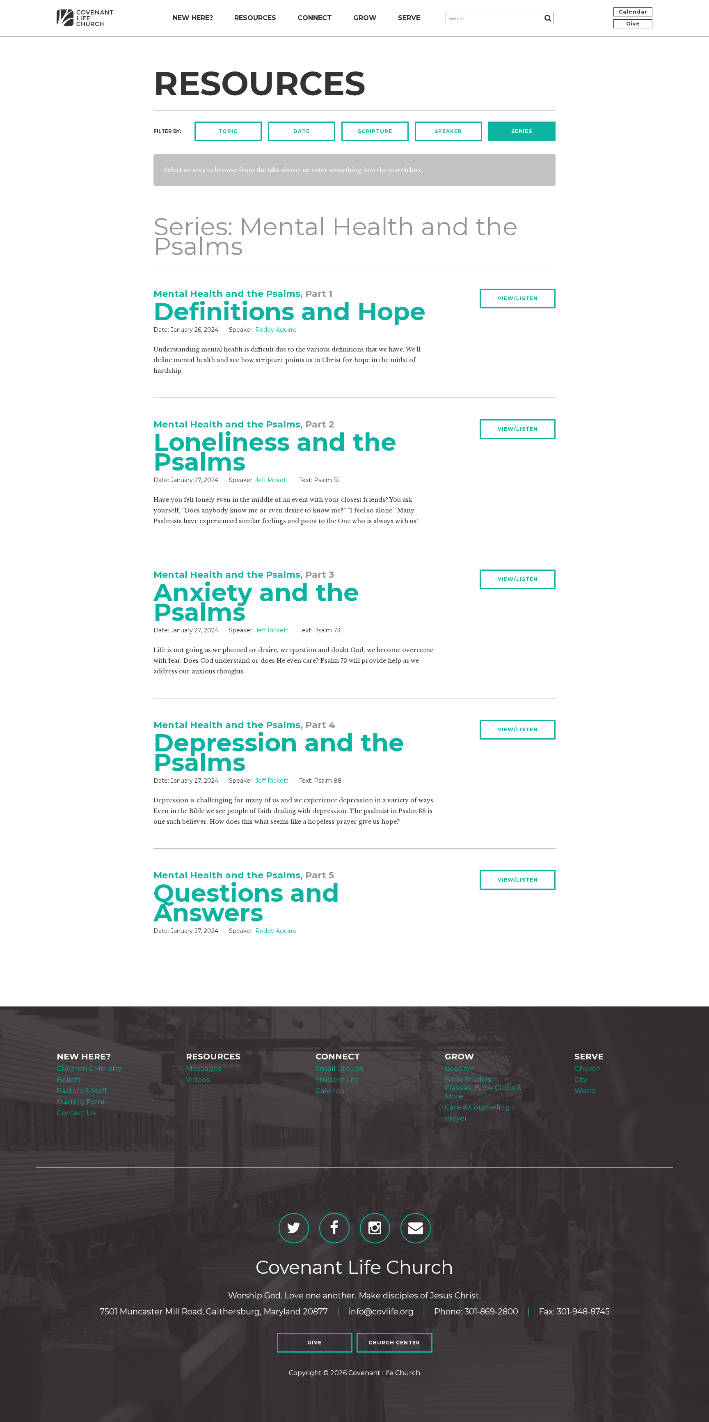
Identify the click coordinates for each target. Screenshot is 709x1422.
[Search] (547, 18)
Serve (409, 18)
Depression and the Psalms (278, 752)
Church (587, 1068)
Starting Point (81, 1102)
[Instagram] (375, 1228)
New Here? (193, 18)
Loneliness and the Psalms (274, 452)
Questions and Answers (246, 903)
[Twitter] (294, 1228)
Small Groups (340, 1068)
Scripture (375, 131)
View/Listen (518, 298)
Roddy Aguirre (276, 329)
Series (521, 131)
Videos (198, 1079)
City (580, 1079)
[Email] (415, 1228)
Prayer (456, 1118)
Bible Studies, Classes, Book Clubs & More (483, 1087)
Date (301, 131)
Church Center (394, 1342)
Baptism (460, 1068)
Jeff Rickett (271, 480)
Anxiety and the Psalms (256, 602)
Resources (255, 18)
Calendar (633, 12)
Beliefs (69, 1079)
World (585, 1091)
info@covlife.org (381, 1311)
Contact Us (76, 1113)
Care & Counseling (477, 1107)
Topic (228, 131)
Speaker (448, 131)
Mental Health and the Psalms (226, 293)
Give (633, 24)
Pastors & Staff (82, 1091)
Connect (314, 18)
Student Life (337, 1079)
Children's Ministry (89, 1068)
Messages (204, 1068)
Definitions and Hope (289, 311)
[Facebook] (334, 1228)
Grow (365, 18)
